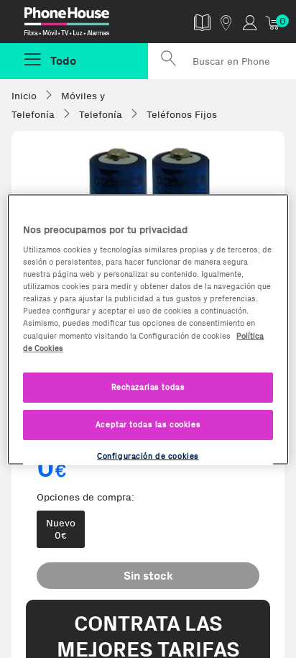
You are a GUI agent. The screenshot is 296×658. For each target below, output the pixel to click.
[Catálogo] (202, 22)
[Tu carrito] (273, 22)
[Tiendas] (226, 22)
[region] (147, 329)
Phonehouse (80, 24)
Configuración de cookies (148, 455)
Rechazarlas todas (148, 386)
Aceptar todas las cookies (148, 424)
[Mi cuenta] (249, 22)
